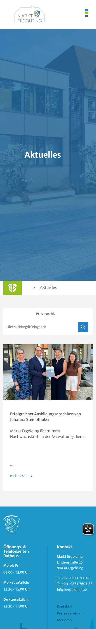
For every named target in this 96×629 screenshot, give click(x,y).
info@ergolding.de (72, 589)
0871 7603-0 (80, 578)
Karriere (63, 619)
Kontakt (63, 606)
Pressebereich (68, 613)
